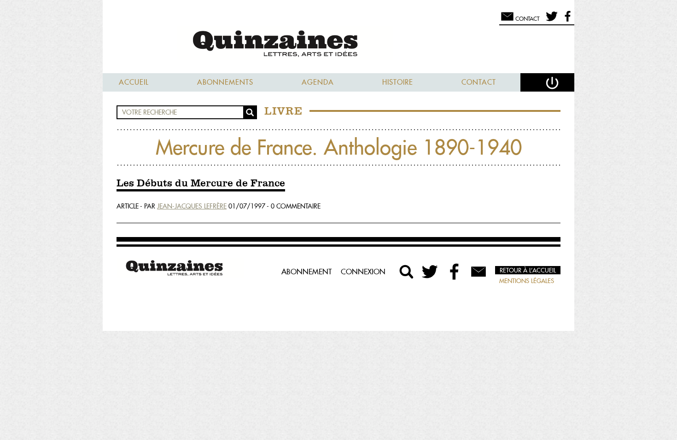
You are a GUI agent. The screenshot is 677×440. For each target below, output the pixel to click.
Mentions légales (526, 280)
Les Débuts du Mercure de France (201, 184)
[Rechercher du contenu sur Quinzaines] (406, 271)
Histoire (397, 82)
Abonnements (225, 82)
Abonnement (306, 271)
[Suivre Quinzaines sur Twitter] (430, 271)
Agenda (318, 82)
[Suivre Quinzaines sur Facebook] (454, 271)
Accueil (134, 82)
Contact (478, 82)
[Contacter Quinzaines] (478, 271)
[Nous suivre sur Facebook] (566, 20)
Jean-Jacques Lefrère (192, 206)
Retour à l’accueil (528, 270)
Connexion (363, 271)
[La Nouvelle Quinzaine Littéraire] (338, 44)
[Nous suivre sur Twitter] (550, 20)
